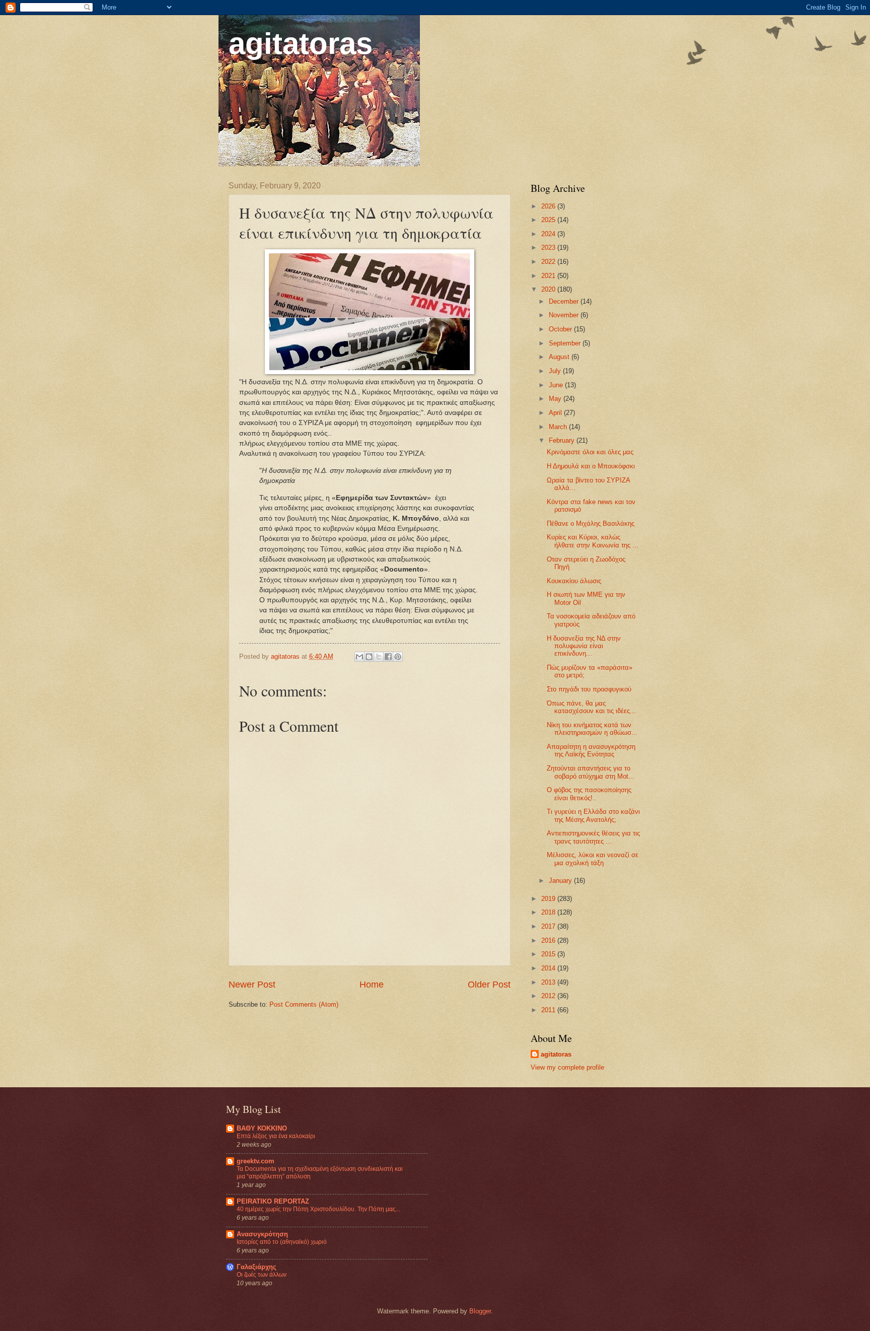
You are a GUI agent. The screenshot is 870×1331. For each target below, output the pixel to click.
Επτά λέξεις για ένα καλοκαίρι (276, 1136)
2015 (549, 954)
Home (371, 984)
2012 (549, 996)
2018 (549, 912)
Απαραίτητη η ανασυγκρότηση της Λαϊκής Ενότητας (591, 750)
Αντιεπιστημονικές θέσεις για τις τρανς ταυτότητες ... (593, 837)
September (566, 343)
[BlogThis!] (369, 657)
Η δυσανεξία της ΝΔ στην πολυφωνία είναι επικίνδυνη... (584, 646)
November (565, 315)
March (559, 427)
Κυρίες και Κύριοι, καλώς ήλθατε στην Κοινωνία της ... (592, 540)
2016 (549, 940)
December (565, 301)
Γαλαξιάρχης (256, 1267)
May (556, 398)
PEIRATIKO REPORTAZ (273, 1201)
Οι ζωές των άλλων (261, 1274)
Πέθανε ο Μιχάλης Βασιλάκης (590, 523)
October (561, 329)
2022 (549, 261)
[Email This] (359, 657)
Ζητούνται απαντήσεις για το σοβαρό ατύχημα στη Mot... (590, 772)
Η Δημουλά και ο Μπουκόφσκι (591, 466)
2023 (549, 247)
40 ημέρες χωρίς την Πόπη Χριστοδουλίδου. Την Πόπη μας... (318, 1209)
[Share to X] (379, 657)
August (560, 357)
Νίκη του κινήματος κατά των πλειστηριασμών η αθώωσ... (592, 728)
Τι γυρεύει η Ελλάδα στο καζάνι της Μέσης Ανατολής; (593, 815)
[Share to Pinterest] (398, 657)
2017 (549, 926)
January (561, 880)
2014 (549, 968)
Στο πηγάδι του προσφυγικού (589, 689)
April (556, 412)
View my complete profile (567, 1067)
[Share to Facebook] (388, 657)
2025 (549, 220)
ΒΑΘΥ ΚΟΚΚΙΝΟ (262, 1128)
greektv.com (255, 1161)
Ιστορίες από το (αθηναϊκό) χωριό (282, 1241)
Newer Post (252, 984)
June (557, 385)
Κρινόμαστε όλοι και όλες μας (590, 452)
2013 (549, 982)
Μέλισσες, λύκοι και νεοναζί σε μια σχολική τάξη (592, 858)
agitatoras (301, 43)
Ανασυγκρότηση (262, 1234)
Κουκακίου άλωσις (574, 581)
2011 (549, 1010)
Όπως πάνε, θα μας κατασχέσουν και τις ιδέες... (591, 707)
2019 (549, 898)
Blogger (480, 1311)
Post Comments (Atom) (303, 1004)
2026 (549, 206)
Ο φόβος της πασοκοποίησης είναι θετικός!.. (589, 793)
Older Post (489, 984)
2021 (549, 275)
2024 (549, 234)
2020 (549, 289)
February (562, 440)
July (556, 371)
